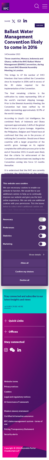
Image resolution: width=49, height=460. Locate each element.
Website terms (11, 381)
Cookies (7, 391)
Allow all (24, 263)
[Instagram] (6, 350)
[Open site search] (37, 6)
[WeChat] (12, 352)
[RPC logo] (5, 6)
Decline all (24, 280)
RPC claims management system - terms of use (23, 422)
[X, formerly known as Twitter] (13, 22)
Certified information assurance (18, 416)
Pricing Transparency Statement (19, 429)
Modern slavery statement (16, 411)
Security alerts (11, 434)
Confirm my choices (24, 271)
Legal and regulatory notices (17, 397)
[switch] (42, 228)
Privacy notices (11, 386)
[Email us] (19, 22)
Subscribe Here (14, 306)
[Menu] (44, 6)
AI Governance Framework (16, 402)
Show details (35, 255)
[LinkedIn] (25, 22)
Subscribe (39, 25)
